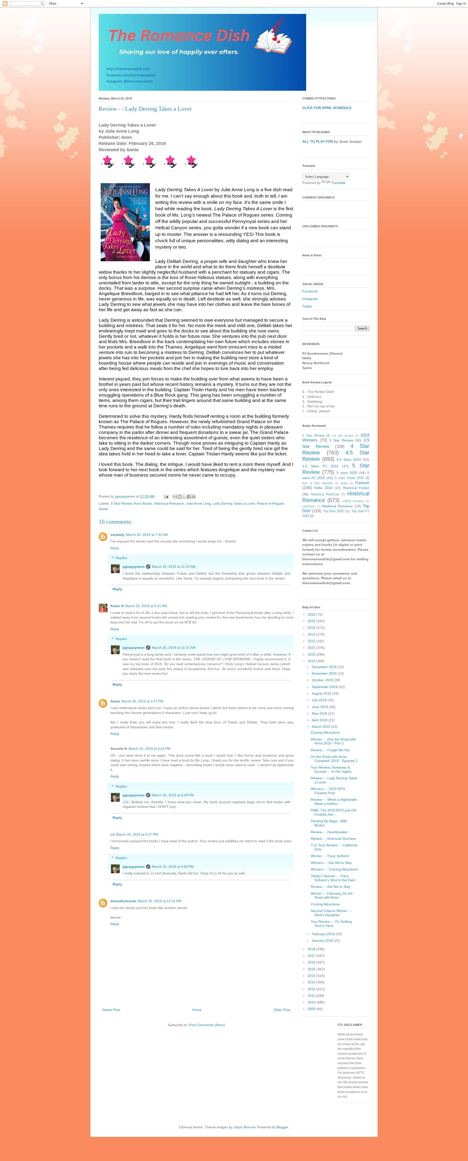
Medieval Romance (337, 506)
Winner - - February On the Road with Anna (332, 895)
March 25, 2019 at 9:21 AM (146, 606)
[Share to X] (184, 496)
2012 (312, 989)
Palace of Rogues (270, 503)
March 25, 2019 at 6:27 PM (137, 834)
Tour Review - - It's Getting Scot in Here (331, 924)
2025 (312, 621)
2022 (312, 641)
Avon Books (143, 503)
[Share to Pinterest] (193, 496)
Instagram (310, 299)
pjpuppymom (134, 567)
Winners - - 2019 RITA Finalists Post (328, 791)
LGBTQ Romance (353, 501)
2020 (312, 654)
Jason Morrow (244, 1127)
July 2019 (320, 700)
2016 (312, 962)
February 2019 (324, 934)
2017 (312, 956)
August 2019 (322, 693)
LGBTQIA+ (308, 506)
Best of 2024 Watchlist (317, 483)
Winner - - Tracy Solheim (330, 856)
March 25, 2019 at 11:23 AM (173, 567)
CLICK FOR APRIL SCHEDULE (326, 108)
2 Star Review (313, 435)
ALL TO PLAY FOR (317, 141)
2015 (312, 969)
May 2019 (320, 713)
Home (197, 1010)
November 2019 (325, 673)
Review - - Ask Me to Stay (330, 887)
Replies (121, 558)
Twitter (307, 306)
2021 (312, 648)
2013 (312, 982)
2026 (312, 614)
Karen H (117, 606)
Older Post (282, 1010)
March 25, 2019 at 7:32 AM (147, 535)
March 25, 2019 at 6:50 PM (173, 867)
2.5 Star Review (342, 435)
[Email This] (175, 496)
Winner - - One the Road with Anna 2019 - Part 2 (333, 741)
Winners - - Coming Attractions (334, 869)
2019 (312, 661)
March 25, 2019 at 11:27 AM (173, 648)
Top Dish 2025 (333, 511)
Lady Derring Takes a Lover (234, 503)
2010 (312, 1002)
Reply (114, 548)
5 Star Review (121, 503)
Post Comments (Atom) (207, 1025)
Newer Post (111, 1010)
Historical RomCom (325, 494)
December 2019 (325, 667)
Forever (362, 482)
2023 (312, 634)
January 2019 (323, 940)
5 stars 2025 (347, 473)
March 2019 (321, 727)
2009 (312, 1009)
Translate (338, 183)
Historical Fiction (356, 488)
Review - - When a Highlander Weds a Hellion (334, 802)
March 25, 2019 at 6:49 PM (173, 795)
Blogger (282, 1127)
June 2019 (320, 707)
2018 (312, 949)
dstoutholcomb (123, 901)
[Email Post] (165, 496)
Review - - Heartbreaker (329, 832)
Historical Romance (169, 503)
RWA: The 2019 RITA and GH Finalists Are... (333, 812)
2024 (312, 628)
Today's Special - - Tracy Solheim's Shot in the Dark (333, 878)
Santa (103, 509)
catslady (117, 535)
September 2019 (325, 687)
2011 (312, 996)
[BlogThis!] (179, 496)
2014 (312, 976)
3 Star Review (341, 440)
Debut (344, 483)
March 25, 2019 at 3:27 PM (142, 701)
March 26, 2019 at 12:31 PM (159, 901)
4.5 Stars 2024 (349, 459)
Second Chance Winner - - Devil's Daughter (331, 913)
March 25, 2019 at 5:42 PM (149, 749)
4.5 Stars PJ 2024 (320, 466)
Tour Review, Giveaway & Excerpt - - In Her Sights (331, 769)
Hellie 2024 (323, 488)
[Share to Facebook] (188, 496)
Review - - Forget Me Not (330, 750)
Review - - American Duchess (333, 839)
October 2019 (323, 680)
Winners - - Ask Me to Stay (331, 863)
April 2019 (320, 720)
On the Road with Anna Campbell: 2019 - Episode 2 (334, 759)
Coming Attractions (325, 732)
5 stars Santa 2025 (349, 478)
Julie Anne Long (198, 503)
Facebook (310, 291)
